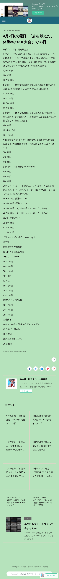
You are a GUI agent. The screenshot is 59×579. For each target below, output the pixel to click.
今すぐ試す (38, 13)
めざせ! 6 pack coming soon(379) (14, 351)
